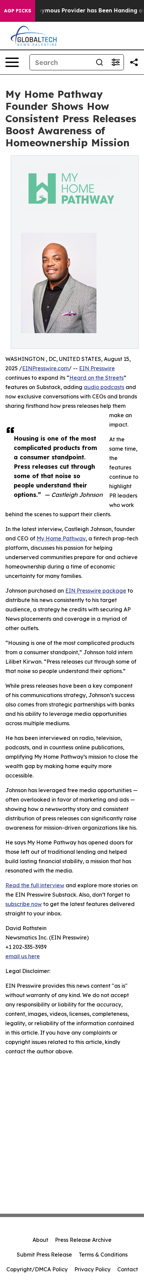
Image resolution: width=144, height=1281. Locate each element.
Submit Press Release (44, 1254)
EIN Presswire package (95, 590)
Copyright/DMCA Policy (37, 1269)
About (40, 1239)
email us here (22, 956)
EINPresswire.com (45, 368)
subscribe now (23, 904)
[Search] (99, 62)
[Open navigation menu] (12, 62)
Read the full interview (34, 885)
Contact (127, 1269)
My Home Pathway (61, 538)
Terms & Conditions (103, 1254)
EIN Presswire (97, 368)
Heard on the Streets (96, 377)
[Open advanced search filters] (115, 62)
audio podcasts (104, 387)
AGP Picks (17, 11)
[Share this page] (134, 62)
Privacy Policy (92, 1269)
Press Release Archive (83, 1239)
